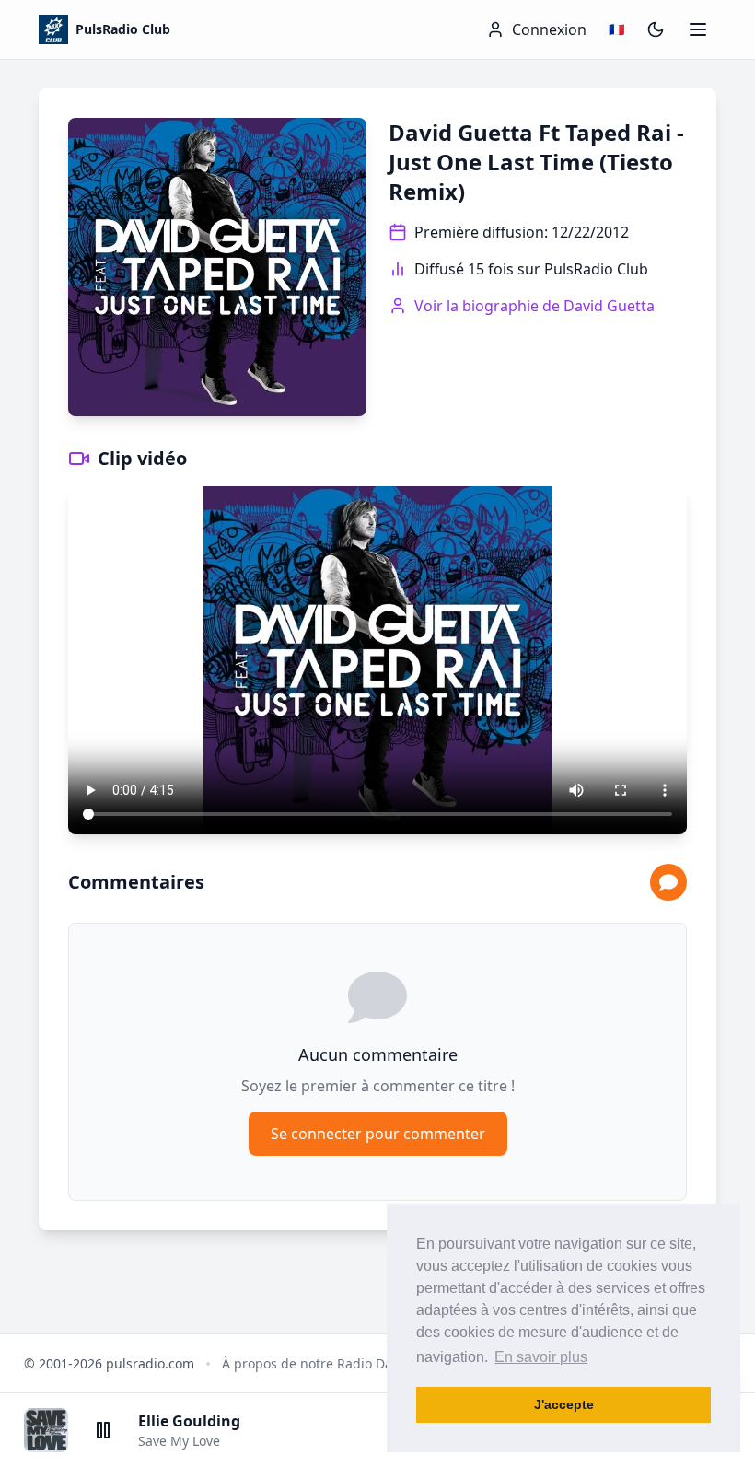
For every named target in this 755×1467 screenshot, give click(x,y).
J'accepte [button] (564, 1404)
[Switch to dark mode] (655, 29)
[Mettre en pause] (103, 1430)
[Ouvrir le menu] (698, 29)
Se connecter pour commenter (378, 1134)
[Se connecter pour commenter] (668, 882)
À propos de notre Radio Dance (318, 1363)
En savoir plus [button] (540, 1357)
